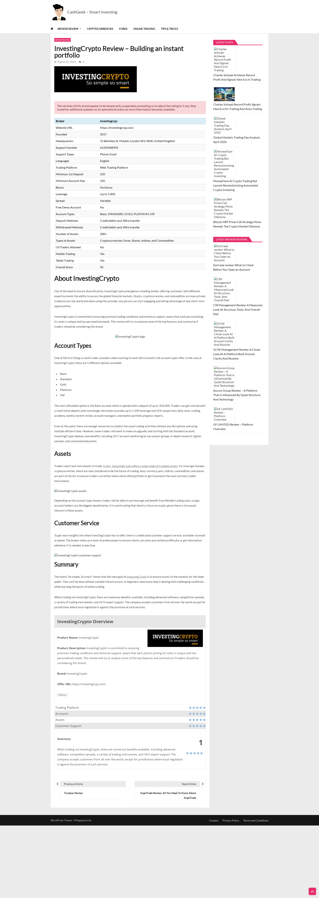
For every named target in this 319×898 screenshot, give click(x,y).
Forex (123, 28)
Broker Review (68, 28)
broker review (62, 40)
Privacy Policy (231, 820)
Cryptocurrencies (100, 28)
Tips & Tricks (169, 28)
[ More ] (62, 694)
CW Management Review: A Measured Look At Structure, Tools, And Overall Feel (237, 309)
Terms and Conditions (255, 820)
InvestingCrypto (137, 576)
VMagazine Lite (82, 820)
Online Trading (144, 28)
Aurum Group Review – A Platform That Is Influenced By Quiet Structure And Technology (236, 395)
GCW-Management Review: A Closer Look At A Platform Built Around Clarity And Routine (236, 354)
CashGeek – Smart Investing (92, 12)
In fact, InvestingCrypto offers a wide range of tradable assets (140, 466)
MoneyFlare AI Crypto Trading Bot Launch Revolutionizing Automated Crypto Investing (235, 185)
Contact (213, 820)
